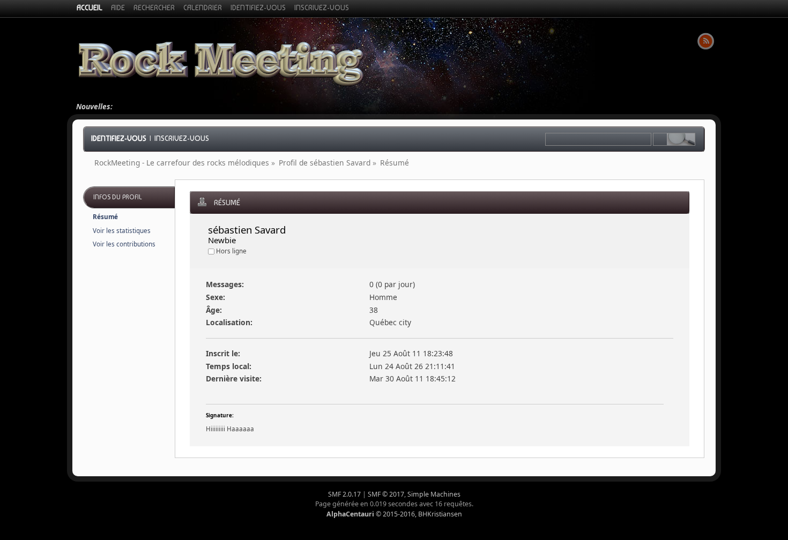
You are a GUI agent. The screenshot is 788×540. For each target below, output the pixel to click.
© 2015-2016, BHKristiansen (394, 514)
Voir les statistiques (122, 231)
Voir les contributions (124, 244)
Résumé (105, 217)
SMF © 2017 (386, 494)
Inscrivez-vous (181, 138)
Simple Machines (433, 494)
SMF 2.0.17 (344, 494)
